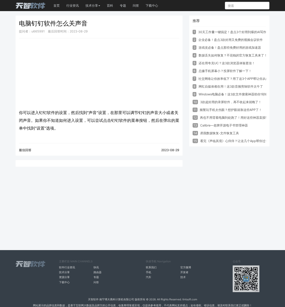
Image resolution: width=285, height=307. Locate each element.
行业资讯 (72, 5)
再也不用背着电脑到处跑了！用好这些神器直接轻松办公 (239, 117)
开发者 (184, 272)
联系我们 (151, 267)
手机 (148, 272)
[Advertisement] (99, 74)
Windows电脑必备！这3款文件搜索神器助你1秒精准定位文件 (241, 94)
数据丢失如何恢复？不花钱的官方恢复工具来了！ (233, 55)
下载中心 (152, 5)
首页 (56, 5)
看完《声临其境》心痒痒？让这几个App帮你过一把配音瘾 (240, 141)
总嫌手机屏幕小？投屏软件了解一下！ (225, 71)
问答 (136, 5)
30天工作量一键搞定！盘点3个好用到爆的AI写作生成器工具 (240, 32)
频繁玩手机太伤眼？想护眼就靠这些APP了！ (231, 110)
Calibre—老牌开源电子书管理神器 (224, 125)
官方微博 (185, 267)
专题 (123, 5)
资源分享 (64, 277)
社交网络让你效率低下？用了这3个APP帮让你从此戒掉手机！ (241, 78)
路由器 (98, 272)
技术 (183, 277)
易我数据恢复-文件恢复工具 (219, 133)
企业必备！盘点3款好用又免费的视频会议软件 (230, 40)
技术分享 (64, 272)
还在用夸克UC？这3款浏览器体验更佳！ (227, 63)
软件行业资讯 (67, 267)
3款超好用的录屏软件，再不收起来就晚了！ (230, 102)
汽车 (148, 277)
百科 (110, 5)
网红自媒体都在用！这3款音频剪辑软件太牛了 (231, 86)
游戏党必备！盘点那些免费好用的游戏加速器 (230, 47)
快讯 (96, 267)
